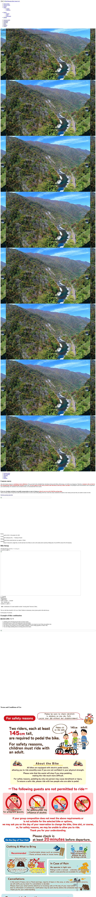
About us (8, 10)
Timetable (5, 22)
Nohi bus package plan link (7, 495)
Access (5, 6)
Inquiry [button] (5, 12)
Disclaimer (8, 16)
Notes (4, 23)
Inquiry (7, 13)
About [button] (4, 7)
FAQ (7, 15)
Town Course (6, 3)
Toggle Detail (3, 599)
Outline (7, 8)
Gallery (5, 26)
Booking (5, 25)
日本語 (5, 17)
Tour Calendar (6, 474)
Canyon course (6, 5)
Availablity (5, 21)
